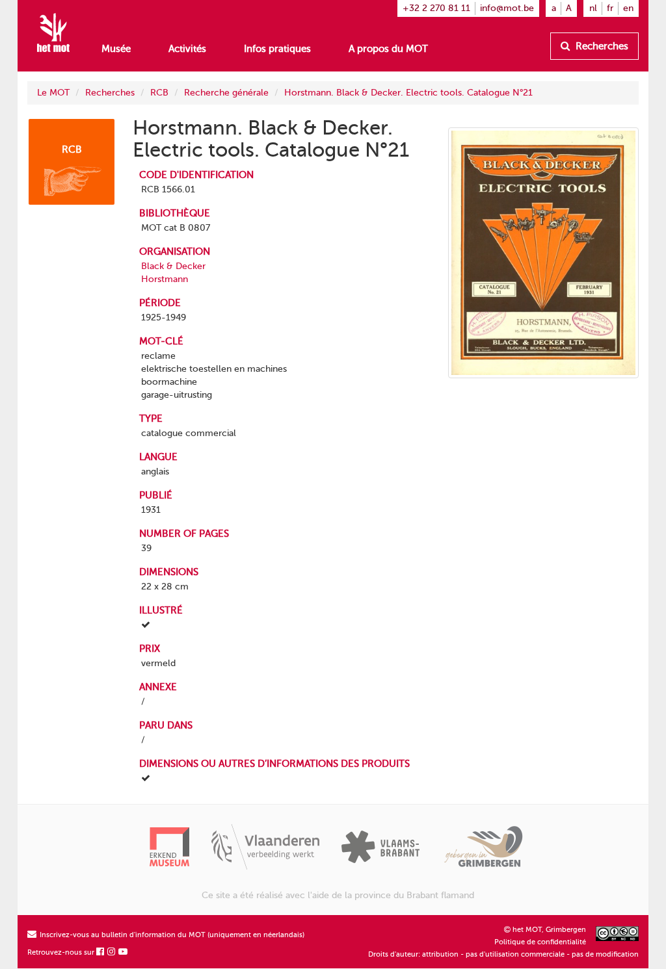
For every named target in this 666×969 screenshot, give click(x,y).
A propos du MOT (388, 49)
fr (610, 8)
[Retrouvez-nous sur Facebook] (100, 952)
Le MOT (53, 92)
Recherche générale (226, 92)
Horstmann (164, 279)
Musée (116, 49)
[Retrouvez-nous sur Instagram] (111, 952)
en (628, 8)
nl (593, 8)
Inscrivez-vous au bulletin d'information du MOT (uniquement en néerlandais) (171, 935)
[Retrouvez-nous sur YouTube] (123, 952)
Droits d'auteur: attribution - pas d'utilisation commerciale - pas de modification (503, 954)
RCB (159, 92)
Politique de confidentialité (540, 942)
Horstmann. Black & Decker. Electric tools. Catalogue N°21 (408, 92)
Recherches (600, 46)
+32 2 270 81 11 (436, 8)
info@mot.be (507, 8)
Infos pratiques (277, 49)
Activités (187, 49)
